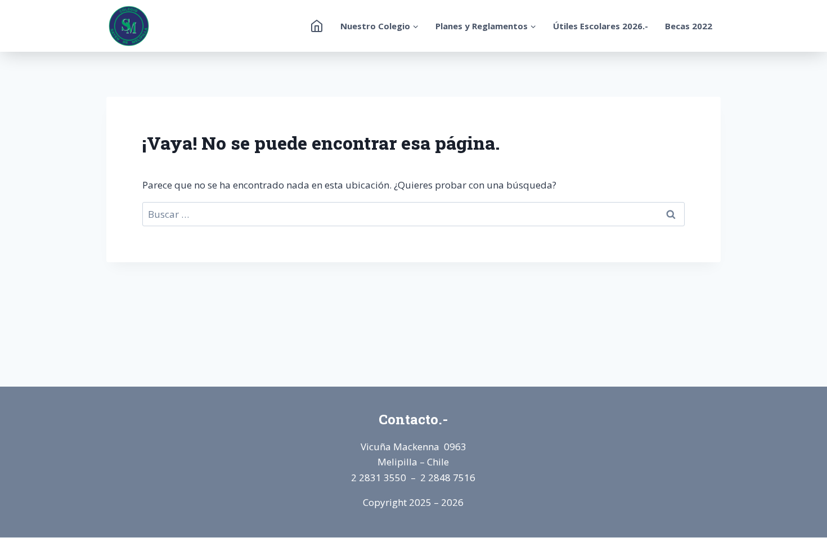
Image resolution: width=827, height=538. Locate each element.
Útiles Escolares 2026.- (600, 26)
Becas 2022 (688, 26)
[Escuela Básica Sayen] (128, 25)
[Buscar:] (413, 214)
